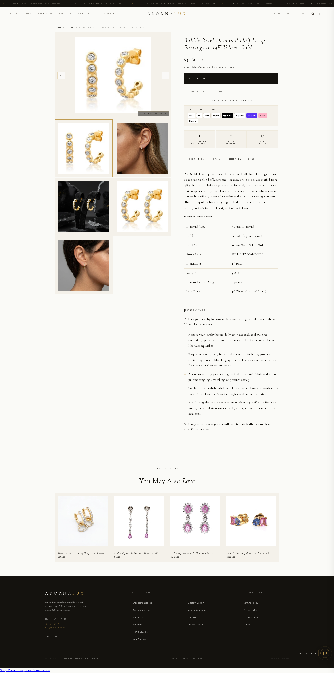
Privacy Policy (251, 610)
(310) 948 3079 (52, 623)
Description (195, 159)
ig (56, 637)
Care (251, 159)
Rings (27, 14)
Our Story (193, 617)
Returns (197, 658)
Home (13, 14)
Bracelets (110, 14)
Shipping (235, 159)
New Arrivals (87, 14)
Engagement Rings (142, 603)
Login (303, 14)
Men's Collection (141, 632)
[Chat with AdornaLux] (324, 653)
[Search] (312, 13)
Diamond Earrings (141, 610)
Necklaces (45, 14)
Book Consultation (37, 670)
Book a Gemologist (197, 610)
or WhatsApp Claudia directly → (231, 100)
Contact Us (249, 624)
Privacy (172, 658)
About (291, 14)
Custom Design (269, 14)
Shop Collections (12, 670)
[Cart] (320, 13)
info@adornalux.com (55, 628)
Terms (185, 658)
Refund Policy (251, 603)
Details (216, 159)
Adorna (167, 13)
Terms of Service (252, 617)
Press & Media (195, 624)
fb (48, 637)
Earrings (65, 14)
